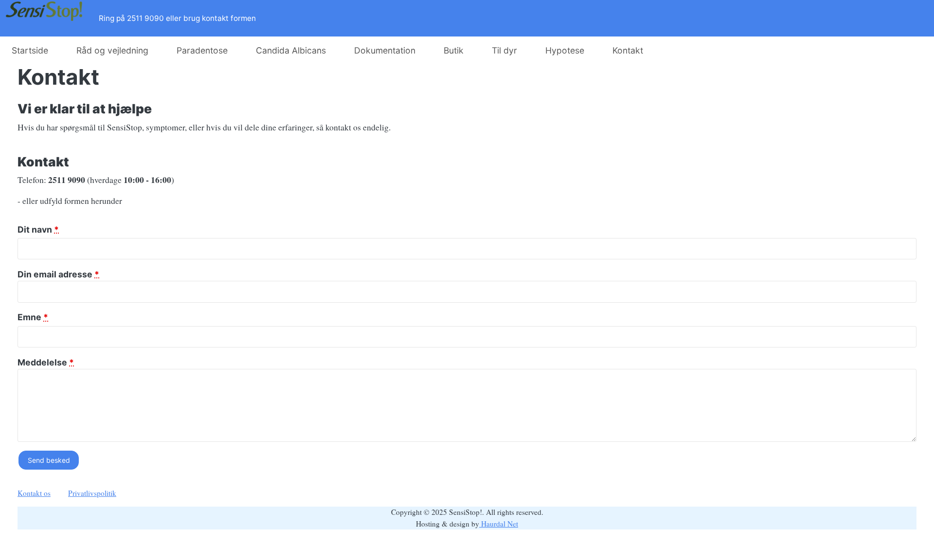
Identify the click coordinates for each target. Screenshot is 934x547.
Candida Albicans (291, 50)
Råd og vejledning (112, 50)
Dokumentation (384, 50)
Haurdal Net (498, 524)
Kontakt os (34, 493)
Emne (33, 317)
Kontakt (627, 50)
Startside (30, 50)
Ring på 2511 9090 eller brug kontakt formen (177, 18)
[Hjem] (46, 18)
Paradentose (202, 50)
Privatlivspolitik (92, 493)
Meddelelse (46, 362)
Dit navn (38, 229)
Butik (454, 50)
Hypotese (564, 50)
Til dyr (504, 50)
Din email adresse (58, 274)
